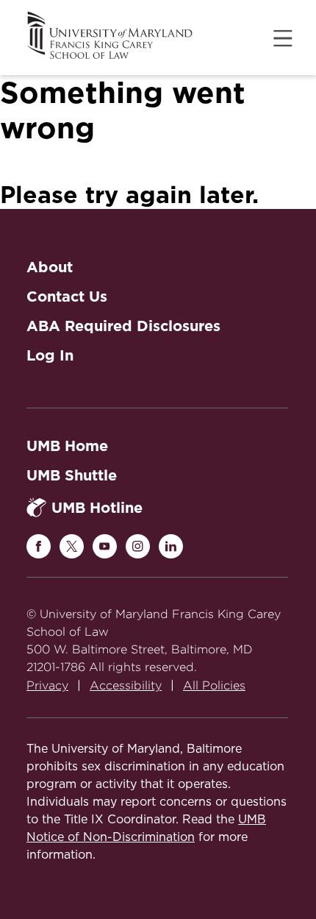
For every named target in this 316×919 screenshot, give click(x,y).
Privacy (47, 685)
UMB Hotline (97, 508)
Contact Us (66, 296)
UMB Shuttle (71, 475)
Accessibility (126, 685)
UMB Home (67, 446)
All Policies (214, 685)
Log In (49, 355)
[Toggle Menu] (283, 38)
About (49, 267)
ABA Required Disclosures (123, 326)
